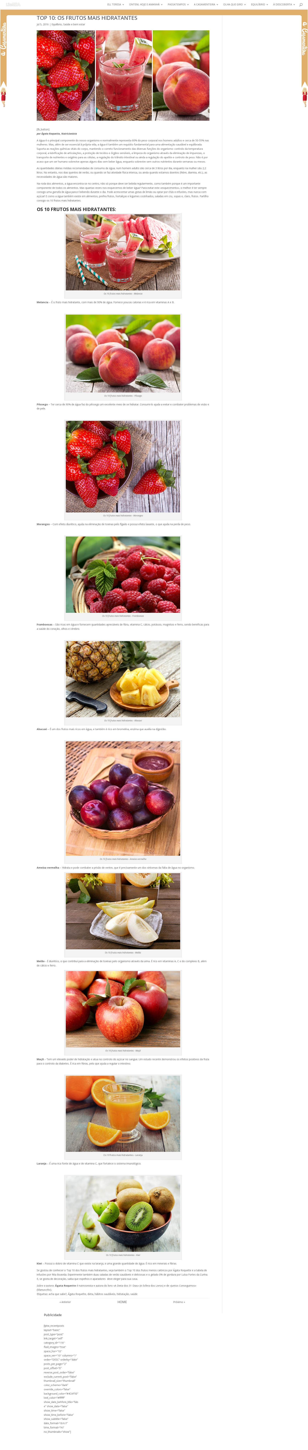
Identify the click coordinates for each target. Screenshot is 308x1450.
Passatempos (177, 4)
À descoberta (282, 4)
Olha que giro (233, 4)
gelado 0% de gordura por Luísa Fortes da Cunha (179, 1274)
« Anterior (65, 1302)
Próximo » (179, 1302)
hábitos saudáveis (105, 1294)
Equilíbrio (258, 4)
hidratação (123, 1294)
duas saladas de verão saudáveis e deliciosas (119, 1274)
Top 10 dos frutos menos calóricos (147, 1270)
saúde (133, 1294)
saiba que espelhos (79, 1278)
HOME (122, 1302)
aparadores (99, 1278)
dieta (90, 1294)
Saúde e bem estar (74, 24)
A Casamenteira (204, 4)
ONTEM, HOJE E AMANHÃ (144, 4)
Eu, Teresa (114, 4)
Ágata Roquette (77, 1294)
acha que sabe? (57, 1294)
